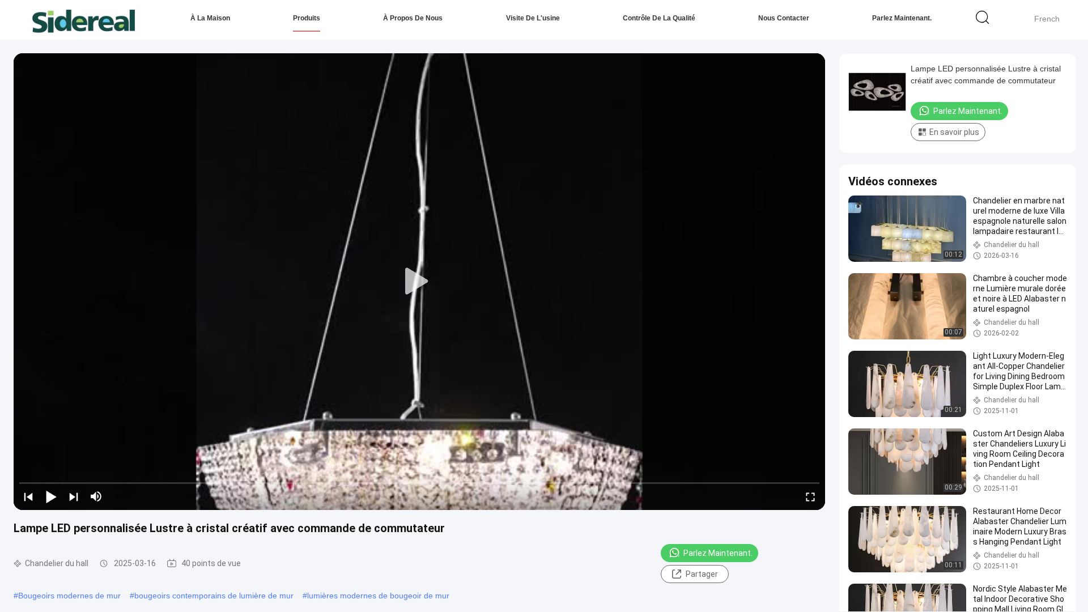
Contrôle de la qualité (659, 18)
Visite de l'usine (533, 18)
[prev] (28, 496)
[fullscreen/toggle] (810, 496)
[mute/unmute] (96, 496)
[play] (419, 281)
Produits (306, 18)
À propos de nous (413, 18)
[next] (73, 496)
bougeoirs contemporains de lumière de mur (214, 595)
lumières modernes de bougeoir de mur (378, 595)
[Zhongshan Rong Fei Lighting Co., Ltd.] (83, 20)
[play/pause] (51, 496)
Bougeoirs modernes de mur (69, 595)
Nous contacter (783, 18)
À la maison (210, 18)
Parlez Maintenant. (902, 18)
